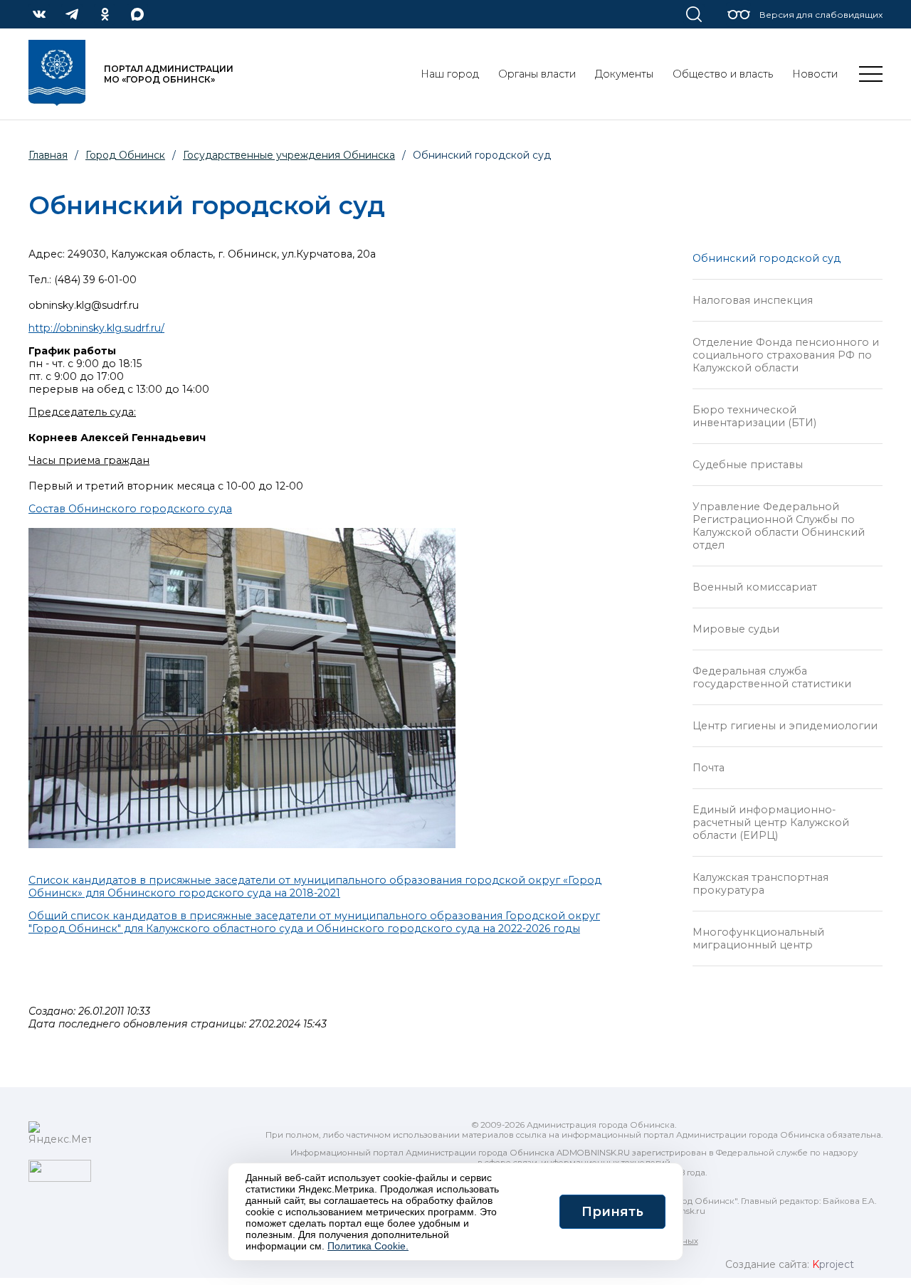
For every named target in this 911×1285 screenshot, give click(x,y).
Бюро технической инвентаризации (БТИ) (754, 416)
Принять (612, 1212)
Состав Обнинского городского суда (130, 508)
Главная (48, 155)
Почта (709, 767)
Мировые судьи (736, 629)
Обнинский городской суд (767, 258)
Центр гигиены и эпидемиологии (785, 725)
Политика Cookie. (368, 1246)
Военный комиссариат (755, 587)
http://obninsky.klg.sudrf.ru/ (96, 328)
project (833, 1264)
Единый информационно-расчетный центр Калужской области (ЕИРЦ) (771, 822)
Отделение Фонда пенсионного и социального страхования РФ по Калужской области (786, 355)
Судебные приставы (748, 464)
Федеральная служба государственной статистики (772, 677)
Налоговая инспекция (753, 300)
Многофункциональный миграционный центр (758, 938)
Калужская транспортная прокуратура (760, 884)
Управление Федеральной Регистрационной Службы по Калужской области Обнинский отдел (779, 525)
